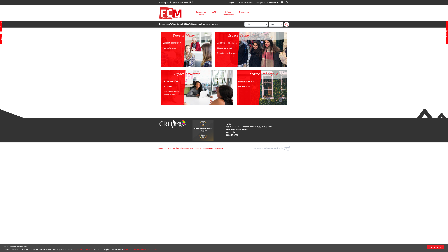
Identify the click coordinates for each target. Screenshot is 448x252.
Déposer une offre (170, 81)
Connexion (272, 3)
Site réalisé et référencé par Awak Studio (268, 148)
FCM (1, 38)
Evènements (244, 12)
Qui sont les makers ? (172, 43)
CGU (221, 148)
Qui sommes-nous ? (201, 13)
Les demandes (169, 86)
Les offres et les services (227, 43)
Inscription (260, 3)
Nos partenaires (169, 48)
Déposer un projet (224, 48)
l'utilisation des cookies (83, 249)
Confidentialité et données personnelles (141, 249)
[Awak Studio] (287, 148)
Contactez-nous (246, 3)
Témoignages (1, 26)
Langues (231, 3)
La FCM (214, 12)
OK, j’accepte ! (435, 247)
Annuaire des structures (227, 53)
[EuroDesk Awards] (203, 130)
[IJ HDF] (172, 124)
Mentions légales (212, 148)
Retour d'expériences (228, 13)
